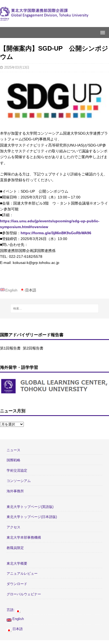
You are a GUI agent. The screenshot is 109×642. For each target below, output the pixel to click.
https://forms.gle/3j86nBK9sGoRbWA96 (56, 233)
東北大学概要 (17, 563)
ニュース (13, 450)
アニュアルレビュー (22, 573)
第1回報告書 (10, 348)
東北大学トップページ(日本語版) (32, 517)
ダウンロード (17, 584)
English (17, 619)
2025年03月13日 (16, 67)
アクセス (13, 527)
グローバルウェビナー (24, 594)
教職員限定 (15, 548)
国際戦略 (13, 460)
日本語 (17, 629)
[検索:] (55, 308)
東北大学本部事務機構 (24, 537)
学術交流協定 (17, 470)
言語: (11, 610)
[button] (102, 32)
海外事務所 (15, 491)
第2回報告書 (33, 348)
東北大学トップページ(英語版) (30, 507)
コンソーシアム (19, 481)
